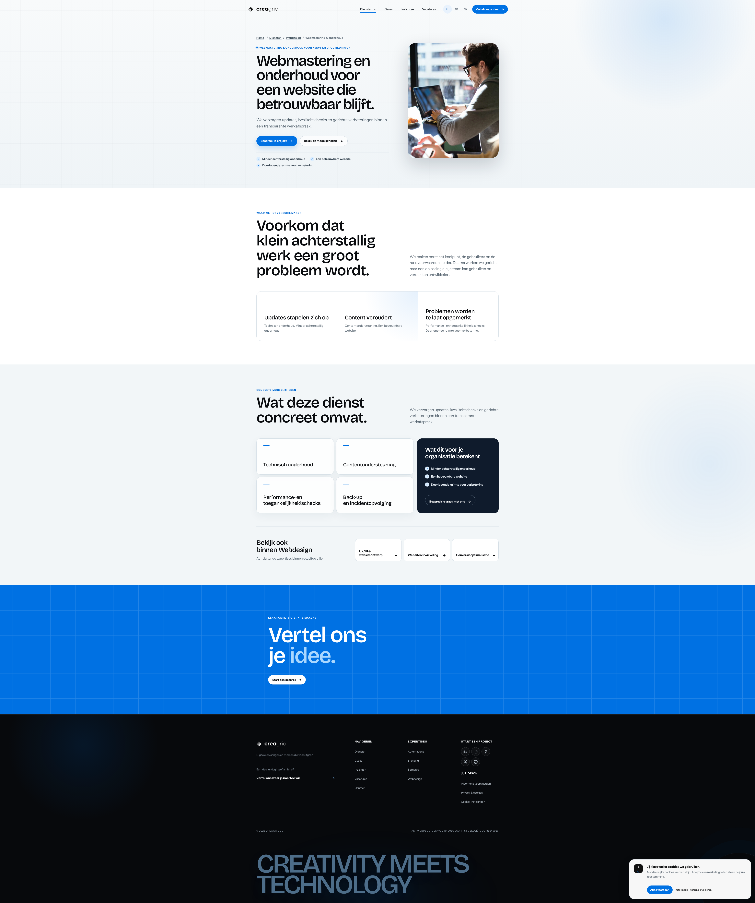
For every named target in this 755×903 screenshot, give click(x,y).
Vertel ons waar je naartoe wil (278, 778)
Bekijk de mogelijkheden (320, 141)
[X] (465, 761)
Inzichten (407, 9)
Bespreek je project (274, 141)
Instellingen (681, 889)
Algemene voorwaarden (476, 783)
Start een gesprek (284, 680)
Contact (360, 788)
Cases (388, 9)
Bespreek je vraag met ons (447, 501)
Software (413, 769)
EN (465, 9)
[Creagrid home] (263, 9)
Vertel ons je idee (487, 9)
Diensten (368, 10)
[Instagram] (475, 751)
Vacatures (429, 9)
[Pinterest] (475, 761)
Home (260, 38)
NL (447, 9)
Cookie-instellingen (473, 801)
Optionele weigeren (701, 889)
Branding (413, 760)
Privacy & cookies (472, 792)
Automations (416, 751)
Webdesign (293, 38)
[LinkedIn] (465, 751)
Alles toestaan (659, 890)
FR (456, 9)
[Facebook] (486, 751)
